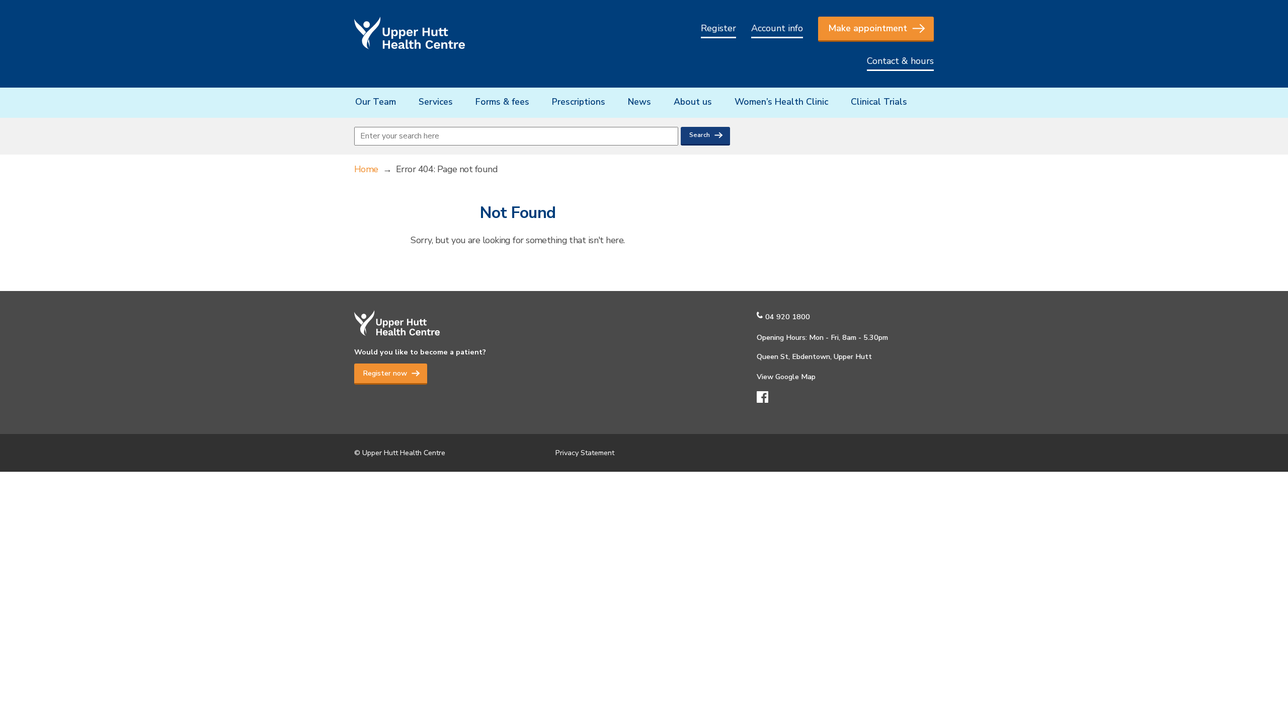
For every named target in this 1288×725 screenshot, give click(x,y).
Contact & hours (900, 61)
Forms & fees (502, 102)
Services (436, 102)
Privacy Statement (584, 453)
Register (718, 28)
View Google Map (786, 377)
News (639, 102)
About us (693, 102)
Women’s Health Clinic (781, 102)
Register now (385, 373)
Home (366, 169)
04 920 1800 (787, 317)
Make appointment (867, 28)
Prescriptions (578, 102)
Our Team (375, 102)
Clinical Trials (879, 102)
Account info (777, 28)
